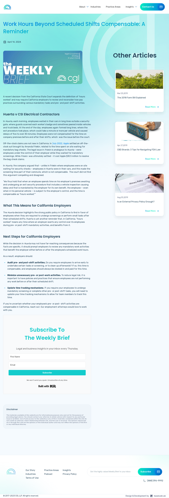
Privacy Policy (70, 474)
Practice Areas (113, 7)
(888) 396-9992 (155, 480)
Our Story (30, 470)
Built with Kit (47, 386)
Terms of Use (32, 478)
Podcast (48, 474)
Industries (96, 7)
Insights (67, 470)
